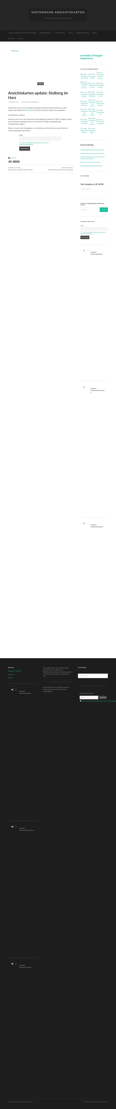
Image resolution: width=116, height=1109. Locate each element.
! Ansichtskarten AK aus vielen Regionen (22, 33)
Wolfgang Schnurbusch (30, 102)
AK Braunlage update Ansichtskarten (91, 166)
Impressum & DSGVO (14, 671)
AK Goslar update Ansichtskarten (90, 162)
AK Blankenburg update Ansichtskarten (92, 153)
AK (10, 161)
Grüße (94, 33)
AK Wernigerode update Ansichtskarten (92, 150)
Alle (12, 158)
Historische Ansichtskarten (58, 12)
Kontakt (10, 678)
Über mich (11, 38)
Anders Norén (96, 1101)
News (20, 38)
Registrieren (86, 58)
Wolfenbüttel (60, 33)
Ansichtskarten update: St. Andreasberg (60, 168)
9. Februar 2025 (13, 102)
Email (21, 135)
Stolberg (31, 110)
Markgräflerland (82, 33)
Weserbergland (45, 33)
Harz (70, 33)
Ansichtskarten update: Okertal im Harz (20, 168)
